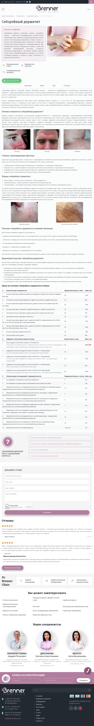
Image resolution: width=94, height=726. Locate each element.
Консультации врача (10, 600)
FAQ (54, 85)
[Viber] (30, 2)
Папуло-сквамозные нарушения (14, 615)
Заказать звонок (12, 81)
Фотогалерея (40, 707)
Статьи (38, 712)
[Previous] (2, 648)
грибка (41, 236)
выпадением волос (16, 197)
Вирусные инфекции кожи (42, 615)
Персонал (39, 704)
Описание (28, 85)
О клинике (39, 696)
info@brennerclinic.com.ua (13, 718)
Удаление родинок (70, 600)
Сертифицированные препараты (12, 71)
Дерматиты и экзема (10, 611)
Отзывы (67, 85)
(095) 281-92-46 (20, 2)
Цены (42, 85)
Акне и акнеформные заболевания (45, 611)
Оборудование (40, 701)
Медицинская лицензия (29, 65)
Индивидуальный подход (12, 65)
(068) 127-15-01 (9, 2)
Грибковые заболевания (72, 611)
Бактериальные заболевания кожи (75, 606)
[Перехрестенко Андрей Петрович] (17, 640)
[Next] (92, 648)
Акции (38, 715)
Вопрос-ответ (40, 718)
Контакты (39, 721)
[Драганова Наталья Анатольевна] (47, 640)
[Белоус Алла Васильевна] (77, 640)
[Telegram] (27, 2)
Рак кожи (36, 606)
